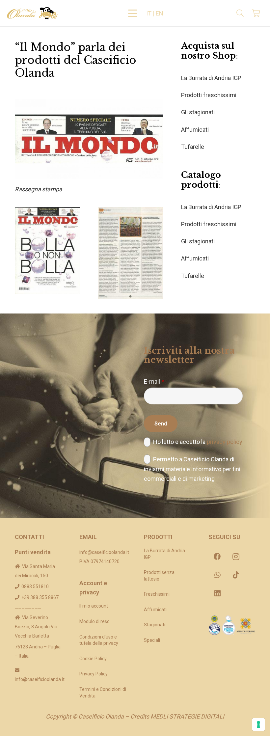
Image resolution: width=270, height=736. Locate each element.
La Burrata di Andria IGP (211, 77)
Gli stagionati (198, 112)
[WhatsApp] (217, 575)
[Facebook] (217, 556)
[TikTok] (236, 575)
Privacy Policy (93, 673)
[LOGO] (32, 13)
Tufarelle (192, 146)
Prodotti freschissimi (208, 95)
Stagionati (154, 624)
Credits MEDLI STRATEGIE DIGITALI (177, 716)
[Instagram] (236, 556)
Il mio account (93, 606)
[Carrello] (256, 13)
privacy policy (224, 441)
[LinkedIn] (217, 593)
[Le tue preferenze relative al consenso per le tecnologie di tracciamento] (258, 724)
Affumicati (195, 129)
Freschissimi (157, 594)
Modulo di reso (94, 621)
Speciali (152, 640)
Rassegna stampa (38, 189)
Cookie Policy (93, 658)
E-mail (154, 381)
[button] (132, 13)
